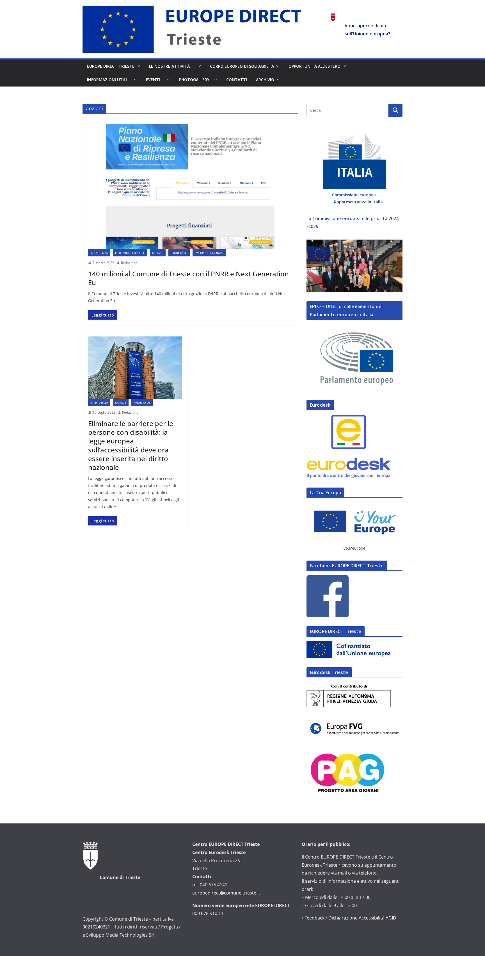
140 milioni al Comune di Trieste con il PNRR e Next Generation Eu (188, 278)
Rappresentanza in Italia (358, 201)
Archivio (265, 79)
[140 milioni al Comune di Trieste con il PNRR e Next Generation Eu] (190, 186)
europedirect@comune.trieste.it (226, 893)
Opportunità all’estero (314, 66)
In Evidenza (99, 253)
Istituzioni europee (130, 253)
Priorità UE (179, 253)
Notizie (157, 253)
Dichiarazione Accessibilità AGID (362, 918)
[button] (137, 66)
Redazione (129, 262)
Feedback (314, 918)
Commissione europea (354, 194)
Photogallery (195, 79)
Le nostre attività (172, 66)
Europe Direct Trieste (110, 66)
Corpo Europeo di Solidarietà (242, 66)
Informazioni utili (109, 79)
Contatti (236, 79)
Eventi (155, 79)
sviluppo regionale (209, 253)
